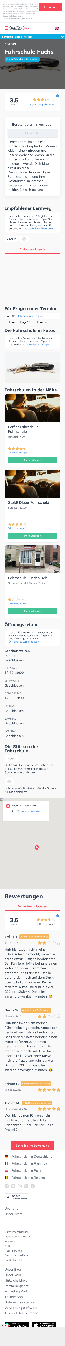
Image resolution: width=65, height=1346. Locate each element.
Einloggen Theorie (32, 249)
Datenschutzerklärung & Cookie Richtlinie (17, 18)
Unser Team (14, 1214)
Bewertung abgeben (42, 104)
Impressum (11, 1241)
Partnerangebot (17, 1286)
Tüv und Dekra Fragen (21, 1313)
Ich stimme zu (50, 7)
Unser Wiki (13, 1275)
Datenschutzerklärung (17, 1255)
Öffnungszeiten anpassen (24, 641)
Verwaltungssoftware (21, 1308)
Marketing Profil (16, 1291)
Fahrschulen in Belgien (28, 1178)
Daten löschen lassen (17, 1231)
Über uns (11, 1208)
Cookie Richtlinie (14, 1260)
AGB (7, 1246)
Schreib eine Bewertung (33, 1145)
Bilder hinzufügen (39, 344)
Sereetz (11, 43)
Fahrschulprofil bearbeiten (39, 228)
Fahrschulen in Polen (26, 1170)
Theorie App (14, 1297)
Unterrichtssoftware (20, 1302)
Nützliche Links (16, 1280)
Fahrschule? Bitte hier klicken (17, 36)
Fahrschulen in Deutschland (32, 1156)
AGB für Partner (14, 1250)
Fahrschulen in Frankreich (30, 1163)
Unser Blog (13, 1269)
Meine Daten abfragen (17, 1236)
